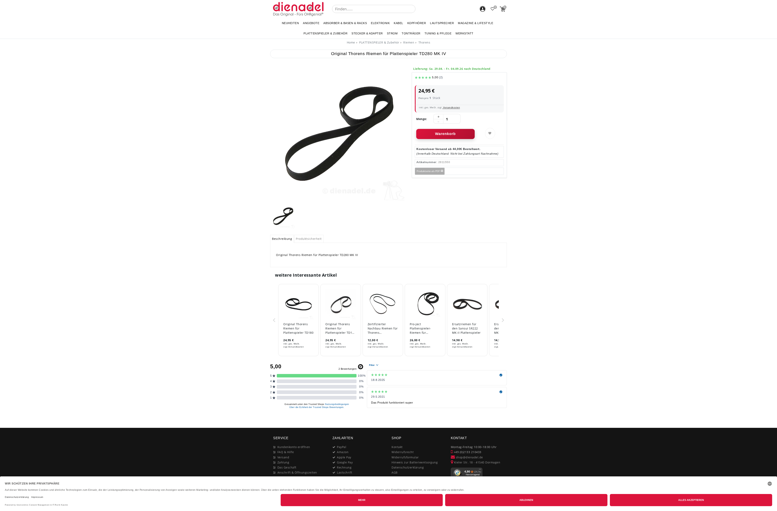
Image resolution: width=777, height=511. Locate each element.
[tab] (282, 239)
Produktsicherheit (309, 239)
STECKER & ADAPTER (367, 33)
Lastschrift (344, 472)
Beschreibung (282, 239)
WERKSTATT (464, 33)
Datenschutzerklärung (408, 467)
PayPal (341, 447)
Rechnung (344, 467)
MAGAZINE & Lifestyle (475, 23)
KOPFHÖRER (416, 23)
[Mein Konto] (482, 9)
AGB (395, 472)
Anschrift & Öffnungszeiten (297, 472)
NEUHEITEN (290, 23)
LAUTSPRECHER (442, 23)
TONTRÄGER (411, 33)
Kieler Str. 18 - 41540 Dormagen (476, 462)
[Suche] (418, 9)
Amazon (342, 452)
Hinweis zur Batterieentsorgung (415, 462)
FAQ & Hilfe (285, 452)
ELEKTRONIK (380, 23)
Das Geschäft (286, 467)
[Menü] (480, 470)
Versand (283, 457)
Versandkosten (451, 107)
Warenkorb (445, 134)
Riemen (408, 42)
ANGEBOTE (311, 23)
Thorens (423, 42)
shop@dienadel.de (469, 457)
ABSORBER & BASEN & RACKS (345, 23)
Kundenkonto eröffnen (293, 447)
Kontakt (397, 447)
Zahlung (283, 462)
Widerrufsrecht (403, 452)
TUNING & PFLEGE (438, 33)
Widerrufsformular (405, 457)
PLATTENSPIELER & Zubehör (325, 33)
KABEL (398, 23)
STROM (392, 33)
